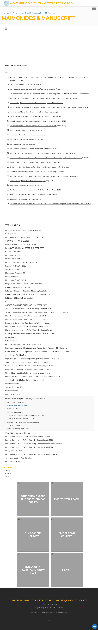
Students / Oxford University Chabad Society (33, 499)
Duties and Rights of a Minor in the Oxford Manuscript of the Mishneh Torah (36, 103)
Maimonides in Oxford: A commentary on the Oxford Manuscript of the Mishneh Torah (40, 176)
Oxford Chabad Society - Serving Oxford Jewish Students (42, 3)
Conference (57, 89)
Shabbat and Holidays (33, 534)
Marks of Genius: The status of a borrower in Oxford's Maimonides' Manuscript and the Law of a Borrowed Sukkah (50, 107)
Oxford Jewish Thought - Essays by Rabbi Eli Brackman (34, 13)
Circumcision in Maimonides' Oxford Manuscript (26, 84)
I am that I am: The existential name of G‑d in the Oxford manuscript (34, 112)
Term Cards (7, 13)
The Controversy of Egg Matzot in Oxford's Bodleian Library (30, 190)
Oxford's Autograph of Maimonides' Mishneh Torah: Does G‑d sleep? (34, 121)
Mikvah (66, 570)
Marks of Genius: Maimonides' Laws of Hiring (26, 130)
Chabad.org (44, 613)
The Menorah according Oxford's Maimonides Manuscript (30, 149)
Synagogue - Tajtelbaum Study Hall (33, 570)
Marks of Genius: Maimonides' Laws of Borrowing (27, 135)
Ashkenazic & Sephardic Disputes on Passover (26, 185)
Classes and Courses (67, 534)
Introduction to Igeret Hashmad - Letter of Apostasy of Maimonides (33, 194)
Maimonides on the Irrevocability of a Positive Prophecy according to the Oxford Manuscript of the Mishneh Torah (49, 94)
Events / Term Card (66, 499)
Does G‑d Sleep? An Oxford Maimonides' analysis (27, 181)
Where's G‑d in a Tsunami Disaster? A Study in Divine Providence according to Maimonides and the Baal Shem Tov (50, 204)
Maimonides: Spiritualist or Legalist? (22, 144)
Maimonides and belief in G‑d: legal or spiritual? (26, 139)
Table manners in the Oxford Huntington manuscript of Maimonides (33, 162)
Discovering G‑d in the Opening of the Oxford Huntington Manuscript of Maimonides (39, 167)
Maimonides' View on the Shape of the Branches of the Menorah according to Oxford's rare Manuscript (46, 158)
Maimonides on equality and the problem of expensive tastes (31, 89)
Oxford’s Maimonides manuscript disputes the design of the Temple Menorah (37, 172)
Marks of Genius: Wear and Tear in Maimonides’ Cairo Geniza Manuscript (35, 116)
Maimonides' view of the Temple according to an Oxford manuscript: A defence (37, 153)
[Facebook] (49, 620)
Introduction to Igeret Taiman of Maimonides (25, 199)
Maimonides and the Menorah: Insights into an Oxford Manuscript (33, 126)
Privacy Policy (62, 613)
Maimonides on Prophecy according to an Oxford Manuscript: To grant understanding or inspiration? (45, 98)
